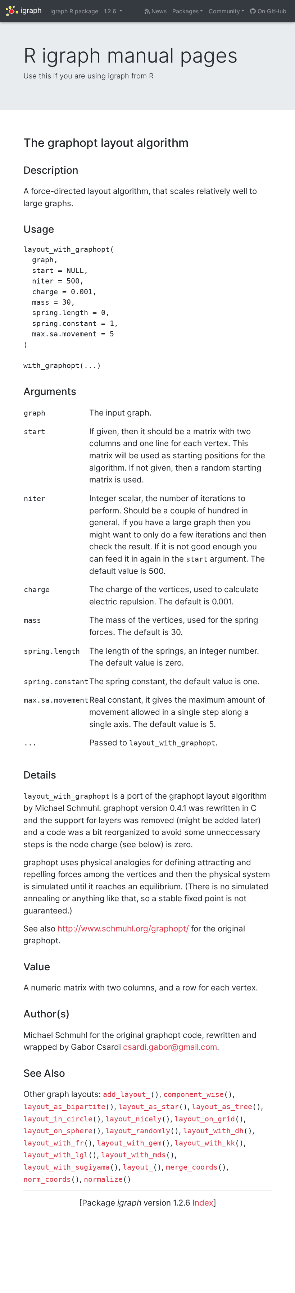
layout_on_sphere (57, 1131)
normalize (103, 1179)
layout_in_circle (57, 1119)
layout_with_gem (129, 1143)
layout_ (138, 1167)
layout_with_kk (204, 1143)
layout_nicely (133, 1119)
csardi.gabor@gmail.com (170, 1047)
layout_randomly (137, 1131)
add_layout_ (126, 1094)
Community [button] (224, 11)
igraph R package (74, 11)
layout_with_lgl (55, 1155)
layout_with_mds (133, 1155)
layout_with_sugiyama (66, 1167)
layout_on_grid (204, 1119)
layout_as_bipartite (64, 1107)
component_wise (193, 1094)
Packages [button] (185, 11)
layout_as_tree (222, 1107)
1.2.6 (111, 11)
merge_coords (192, 1167)
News (158, 11)
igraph (30, 10)
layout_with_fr (53, 1143)
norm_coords (47, 1179)
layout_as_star (148, 1107)
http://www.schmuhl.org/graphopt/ (123, 928)
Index (202, 1202)
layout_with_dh (213, 1131)
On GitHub (271, 11)
